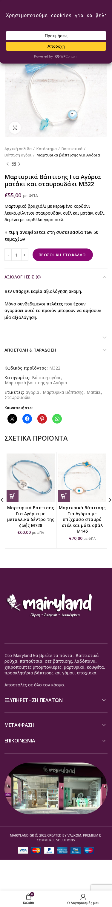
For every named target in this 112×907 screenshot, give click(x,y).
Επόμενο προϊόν (19, 164)
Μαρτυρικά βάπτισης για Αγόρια (68, 155)
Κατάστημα (46, 148)
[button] (13, 496)
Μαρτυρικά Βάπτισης (63, 392)
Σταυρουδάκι (17, 397)
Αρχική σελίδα (18, 148)
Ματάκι (93, 392)
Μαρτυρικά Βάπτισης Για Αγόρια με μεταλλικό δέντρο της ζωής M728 (30, 516)
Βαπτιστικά (72, 148)
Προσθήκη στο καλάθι (63, 254)
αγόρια (32, 392)
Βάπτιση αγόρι (18, 155)
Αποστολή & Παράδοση (30, 350)
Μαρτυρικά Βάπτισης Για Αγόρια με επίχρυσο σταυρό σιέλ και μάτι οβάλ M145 (82, 519)
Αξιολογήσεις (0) (22, 277)
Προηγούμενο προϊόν (7, 164)
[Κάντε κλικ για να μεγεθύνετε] (15, 128)
